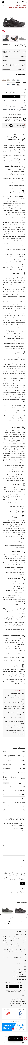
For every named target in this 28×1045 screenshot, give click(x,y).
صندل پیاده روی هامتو (8, 109)
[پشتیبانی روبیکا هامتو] (7, 986)
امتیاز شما (22, 828)
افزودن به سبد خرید (10, 97)
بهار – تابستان (6, 69)
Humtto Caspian (7, 1036)
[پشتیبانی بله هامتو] (12, 986)
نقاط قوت (22, 848)
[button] (24, 21)
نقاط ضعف (22, 854)
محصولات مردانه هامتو (9, 5)
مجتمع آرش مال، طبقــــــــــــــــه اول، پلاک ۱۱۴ (13, 947)
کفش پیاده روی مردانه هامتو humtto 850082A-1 (20, 918)
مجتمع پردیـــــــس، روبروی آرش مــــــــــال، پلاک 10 (12, 945)
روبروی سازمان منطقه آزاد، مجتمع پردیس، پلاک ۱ (12, 949)
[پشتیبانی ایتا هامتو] (10, 986)
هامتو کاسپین (23, 5)
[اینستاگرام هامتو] (18, 986)
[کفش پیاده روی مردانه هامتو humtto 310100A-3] (7, 910)
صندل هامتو (11, 111)
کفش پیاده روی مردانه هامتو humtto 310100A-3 (7, 918)
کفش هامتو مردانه (22, 7)
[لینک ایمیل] (15, 114)
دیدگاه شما (22, 831)
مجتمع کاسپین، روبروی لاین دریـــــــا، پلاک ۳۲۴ (12, 943)
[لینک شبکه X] (17, 114)
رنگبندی (24, 82)
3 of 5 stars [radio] (15, 828)
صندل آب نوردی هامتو (19, 109)
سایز (25, 89)
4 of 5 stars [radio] (14, 828)
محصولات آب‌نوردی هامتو (16, 106)
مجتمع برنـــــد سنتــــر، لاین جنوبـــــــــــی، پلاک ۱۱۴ (12, 951)
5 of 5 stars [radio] (13, 828)
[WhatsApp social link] (11, 114)
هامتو (17, 5)
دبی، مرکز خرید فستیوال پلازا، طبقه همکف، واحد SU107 (14, 957)
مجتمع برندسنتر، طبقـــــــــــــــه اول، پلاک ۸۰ (13, 938)
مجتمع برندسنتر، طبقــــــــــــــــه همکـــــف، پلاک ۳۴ (13, 936)
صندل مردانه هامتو (13, 7)
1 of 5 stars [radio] (18, 828)
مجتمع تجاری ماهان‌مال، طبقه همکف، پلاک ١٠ (12, 940)
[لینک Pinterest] (13, 114)
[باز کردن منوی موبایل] (26, 2)
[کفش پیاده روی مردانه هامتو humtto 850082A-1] (20, 910)
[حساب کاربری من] (20, 2)
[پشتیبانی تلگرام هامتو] (15, 986)
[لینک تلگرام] (10, 114)
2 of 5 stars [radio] (16, 828)
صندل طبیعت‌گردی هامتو (20, 111)
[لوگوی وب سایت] (3, 2)
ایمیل (23, 867)
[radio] (24, 92)
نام (24, 860)
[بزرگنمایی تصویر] (23, 31)
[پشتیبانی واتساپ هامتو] (21, 986)
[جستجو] (17, 2)
